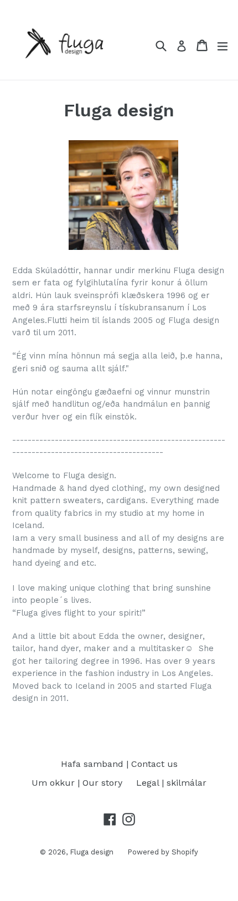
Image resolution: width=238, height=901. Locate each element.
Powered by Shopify (162, 852)
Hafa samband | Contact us (119, 764)
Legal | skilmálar (171, 782)
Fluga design (91, 852)
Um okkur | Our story (77, 782)
